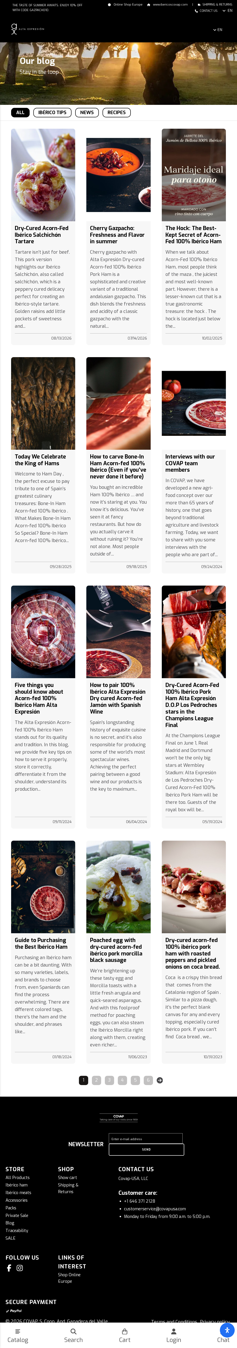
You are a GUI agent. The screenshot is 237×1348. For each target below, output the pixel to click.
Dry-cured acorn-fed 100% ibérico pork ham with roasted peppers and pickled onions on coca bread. (192, 953)
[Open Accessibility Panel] (227, 1330)
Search (73, 1340)
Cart (125, 1340)
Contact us (209, 11)
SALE (11, 1238)
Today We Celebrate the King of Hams (40, 460)
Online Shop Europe (128, 4)
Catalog (17, 1340)
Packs (11, 1208)
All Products (18, 1177)
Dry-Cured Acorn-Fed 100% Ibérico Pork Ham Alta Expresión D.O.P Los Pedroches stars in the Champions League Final (192, 705)
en (230, 10)
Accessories (17, 1200)
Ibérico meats (18, 1192)
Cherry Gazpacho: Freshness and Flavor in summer (117, 235)
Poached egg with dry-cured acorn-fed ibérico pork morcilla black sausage (116, 950)
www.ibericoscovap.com (170, 4)
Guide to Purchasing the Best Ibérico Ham (41, 943)
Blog (10, 1223)
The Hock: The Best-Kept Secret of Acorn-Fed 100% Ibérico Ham (193, 235)
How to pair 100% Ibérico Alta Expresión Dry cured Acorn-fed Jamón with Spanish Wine (118, 698)
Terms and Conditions (174, 1322)
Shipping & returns (217, 4)
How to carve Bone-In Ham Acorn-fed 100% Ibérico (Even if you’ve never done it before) (118, 466)
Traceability (17, 1230)
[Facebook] (10, 1267)
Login (173, 1340)
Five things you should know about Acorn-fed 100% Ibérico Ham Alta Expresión (39, 698)
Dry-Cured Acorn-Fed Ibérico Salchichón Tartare (42, 235)
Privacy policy (215, 1322)
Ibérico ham (17, 1185)
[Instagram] (20, 1267)
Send (146, 1149)
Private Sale (17, 1215)
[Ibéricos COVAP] (27, 29)
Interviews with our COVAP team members (190, 463)
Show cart (67, 1177)
